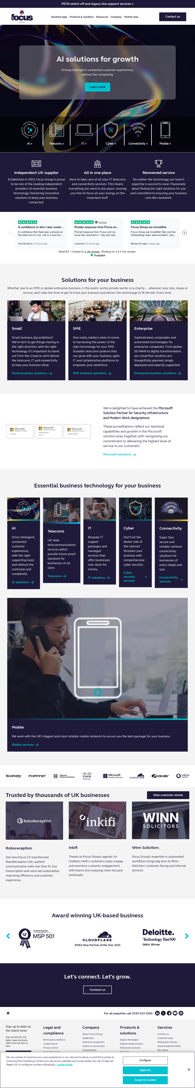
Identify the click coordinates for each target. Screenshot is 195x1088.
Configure (145, 1060)
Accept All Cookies (145, 1080)
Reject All (145, 1070)
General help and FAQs (169, 1046)
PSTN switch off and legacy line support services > (97, 4)
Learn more (97, 87)
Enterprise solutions (130, 1047)
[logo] (22, 16)
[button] (60, 17)
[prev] (8, 936)
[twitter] (163, 1014)
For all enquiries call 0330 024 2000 (128, 1013)
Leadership (88, 1038)
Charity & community (93, 1046)
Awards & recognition (93, 1042)
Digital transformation (131, 1043)
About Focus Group (92, 1034)
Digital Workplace (129, 1039)
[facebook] (169, 1014)
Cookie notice (50, 1043)
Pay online (162, 1050)
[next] (187, 936)
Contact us (172, 16)
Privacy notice (50, 1047)
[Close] (189, 1069)
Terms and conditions (54, 1039)
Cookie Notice (65, 1064)
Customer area (165, 1038)
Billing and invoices (167, 1042)
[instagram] (181, 1014)
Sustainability (89, 1050)
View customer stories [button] (168, 795)
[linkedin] (157, 1014)
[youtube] (175, 1014)
